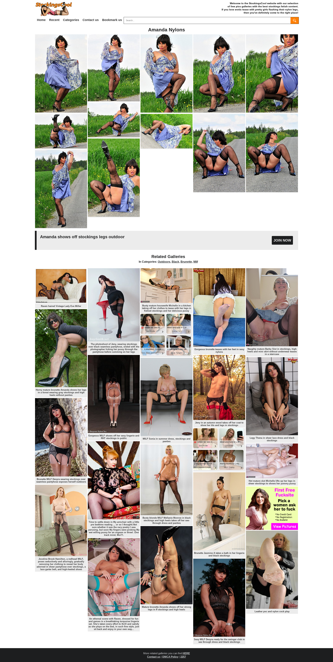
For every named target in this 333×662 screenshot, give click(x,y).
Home (41, 20)
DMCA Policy (170, 656)
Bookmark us (112, 20)
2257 (183, 656)
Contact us (91, 20)
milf (195, 261)
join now (282, 240)
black (175, 261)
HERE (186, 653)
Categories (71, 20)
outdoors (164, 261)
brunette (186, 261)
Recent (54, 20)
